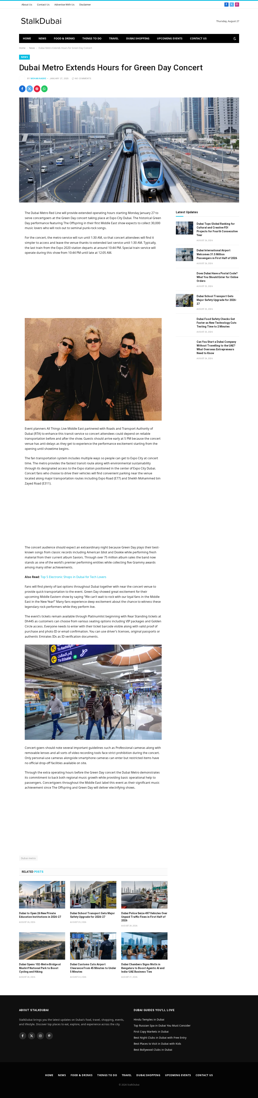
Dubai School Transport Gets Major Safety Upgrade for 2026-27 (92, 915)
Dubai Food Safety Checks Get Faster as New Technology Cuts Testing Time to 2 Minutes (216, 322)
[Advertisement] (93, 286)
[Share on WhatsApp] (44, 88)
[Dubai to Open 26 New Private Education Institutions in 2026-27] (42, 895)
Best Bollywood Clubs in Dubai (153, 1049)
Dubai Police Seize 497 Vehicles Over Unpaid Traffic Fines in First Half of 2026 (144, 917)
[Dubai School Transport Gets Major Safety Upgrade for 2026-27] (93, 895)
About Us (27, 4)
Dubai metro (28, 858)
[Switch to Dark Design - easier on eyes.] (234, 38)
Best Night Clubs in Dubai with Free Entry (160, 1037)
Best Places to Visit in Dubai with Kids (157, 1043)
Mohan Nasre (38, 78)
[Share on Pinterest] (37, 88)
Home (27, 38)
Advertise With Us (64, 4)
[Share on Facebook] (22, 88)
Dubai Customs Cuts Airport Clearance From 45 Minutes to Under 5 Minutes (93, 968)
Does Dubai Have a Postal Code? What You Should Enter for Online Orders (217, 277)
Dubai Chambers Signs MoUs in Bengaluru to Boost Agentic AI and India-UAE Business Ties (143, 968)
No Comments (83, 78)
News (42, 38)
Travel (114, 38)
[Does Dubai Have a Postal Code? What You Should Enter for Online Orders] (184, 277)
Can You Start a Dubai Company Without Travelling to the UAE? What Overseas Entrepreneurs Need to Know (216, 347)
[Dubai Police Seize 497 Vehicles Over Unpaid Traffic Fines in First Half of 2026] (144, 895)
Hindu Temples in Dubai (149, 1019)
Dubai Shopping (137, 38)
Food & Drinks (64, 38)
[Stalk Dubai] (41, 21)
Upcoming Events (169, 38)
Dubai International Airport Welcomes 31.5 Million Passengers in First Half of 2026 (217, 254)
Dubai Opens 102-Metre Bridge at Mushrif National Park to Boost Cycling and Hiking (40, 968)
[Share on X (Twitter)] (29, 88)
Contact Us (43, 4)
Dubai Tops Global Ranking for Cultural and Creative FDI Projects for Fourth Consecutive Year (217, 229)
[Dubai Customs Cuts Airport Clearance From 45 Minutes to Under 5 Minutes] (93, 946)
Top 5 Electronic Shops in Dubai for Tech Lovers (73, 577)
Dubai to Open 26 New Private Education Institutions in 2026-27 (40, 915)
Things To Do (91, 38)
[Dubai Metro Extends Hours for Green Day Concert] (129, 149)
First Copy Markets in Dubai (151, 1031)
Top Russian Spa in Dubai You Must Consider (162, 1025)
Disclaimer (85, 4)
